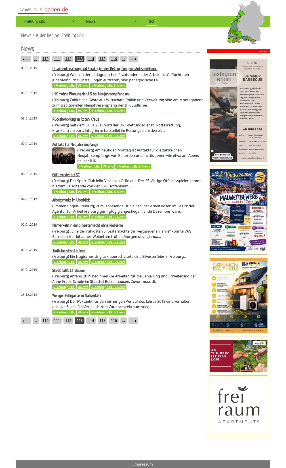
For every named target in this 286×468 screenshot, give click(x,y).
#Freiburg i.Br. (64, 85)
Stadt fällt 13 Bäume (68, 270)
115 (102, 58)
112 (68, 58)
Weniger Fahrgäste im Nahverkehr (76, 295)
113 (80, 58)
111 (57, 58)
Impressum (143, 464)
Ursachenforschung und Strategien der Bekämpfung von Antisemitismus (104, 68)
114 (91, 58)
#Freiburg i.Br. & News (108, 85)
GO (151, 21)
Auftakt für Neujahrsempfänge (75, 144)
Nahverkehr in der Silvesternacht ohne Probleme (87, 225)
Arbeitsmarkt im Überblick (71, 200)
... (35, 58)
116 (114, 58)
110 (45, 58)
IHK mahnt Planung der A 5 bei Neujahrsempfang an (90, 94)
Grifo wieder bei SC (66, 174)
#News (83, 85)
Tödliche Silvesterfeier (69, 250)
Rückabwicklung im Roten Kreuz (75, 119)
